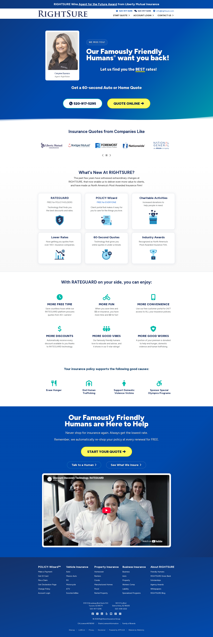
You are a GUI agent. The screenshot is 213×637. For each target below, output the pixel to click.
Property (126, 580)
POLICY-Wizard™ (49, 567)
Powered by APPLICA (117, 630)
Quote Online (127, 103)
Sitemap (72, 630)
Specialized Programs (131, 593)
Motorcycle (71, 584)
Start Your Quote (104, 452)
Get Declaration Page (47, 584)
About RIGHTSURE (162, 567)
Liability (125, 589)
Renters (97, 576)
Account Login (44, 593)
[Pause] (106, 155)
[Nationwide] (134, 145)
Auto (68, 572)
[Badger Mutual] (79, 145)
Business (126, 572)
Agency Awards (157, 584)
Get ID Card (43, 576)
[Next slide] (110, 155)
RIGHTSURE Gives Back (161, 576)
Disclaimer (101, 630)
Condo (97, 580)
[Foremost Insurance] (106, 145)
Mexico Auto (71, 576)
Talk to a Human (83, 465)
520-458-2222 (121, 609)
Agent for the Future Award (98, 4)
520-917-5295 (85, 103)
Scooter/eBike (72, 593)
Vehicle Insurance (77, 567)
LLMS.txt (82, 630)
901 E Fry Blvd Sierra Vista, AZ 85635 (121, 604)
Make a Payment (45, 572)
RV (67, 580)
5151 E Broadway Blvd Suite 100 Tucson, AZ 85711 (95, 604)
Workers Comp (128, 584)
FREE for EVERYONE (106, 202)
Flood (96, 589)
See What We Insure (125, 465)
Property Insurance (106, 567)
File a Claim (43, 580)
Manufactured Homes (103, 584)
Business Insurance (134, 567)
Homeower (99, 572)
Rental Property (101, 593)
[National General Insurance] (161, 145)
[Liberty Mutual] (51, 145)
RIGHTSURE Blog (158, 593)
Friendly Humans (157, 572)
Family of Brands (128, 623)
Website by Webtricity (136, 630)
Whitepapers (156, 589)
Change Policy (44, 589)
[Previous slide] (103, 155)
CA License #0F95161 (86, 623)
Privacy (91, 630)
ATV (68, 589)
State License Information (108, 623)
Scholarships (156, 580)
